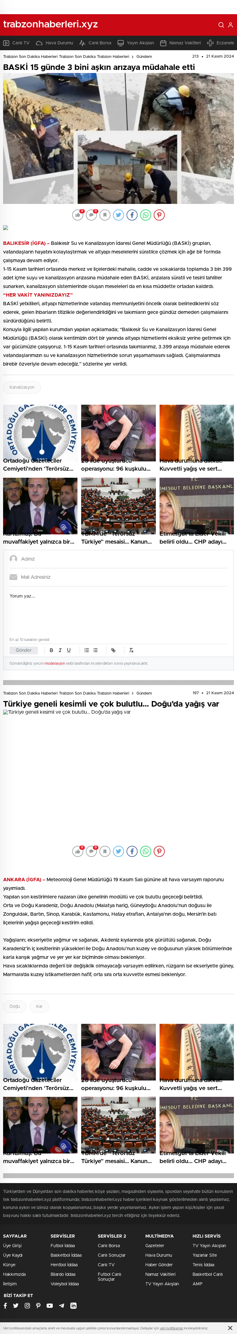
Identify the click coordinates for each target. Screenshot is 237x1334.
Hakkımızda (14, 1274)
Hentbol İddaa (64, 1265)
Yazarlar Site (205, 1255)
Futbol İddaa (63, 1246)
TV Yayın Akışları (162, 1284)
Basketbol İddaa (66, 1255)
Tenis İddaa (203, 1265)
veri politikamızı (171, 1328)
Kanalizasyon (22, 387)
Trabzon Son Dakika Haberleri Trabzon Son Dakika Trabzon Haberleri (66, 57)
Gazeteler (154, 1246)
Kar (39, 1006)
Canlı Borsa (100, 43)
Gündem (144, 57)
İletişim (10, 1284)
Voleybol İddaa (65, 1284)
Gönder (24, 650)
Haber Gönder (159, 1265)
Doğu (15, 1006)
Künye (9, 1265)
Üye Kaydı (13, 1255)
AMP (197, 1284)
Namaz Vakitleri (185, 43)
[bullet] (95, 650)
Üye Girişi (12, 1246)
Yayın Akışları (140, 43)
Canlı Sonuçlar (112, 1255)
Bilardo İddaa (63, 1274)
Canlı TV (21, 43)
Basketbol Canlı (208, 1274)
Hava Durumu (59, 43)
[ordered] (86, 650)
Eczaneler (226, 43)
